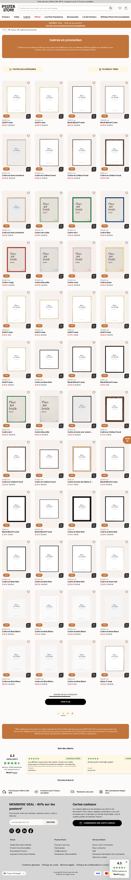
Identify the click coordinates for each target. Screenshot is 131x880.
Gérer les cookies (99, 857)
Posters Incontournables (20, 848)
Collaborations (60, 851)
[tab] (120, 8)
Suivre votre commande (102, 845)
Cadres (14, 30)
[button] (119, 869)
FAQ (94, 851)
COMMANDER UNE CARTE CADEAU (99, 823)
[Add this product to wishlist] (28, 83)
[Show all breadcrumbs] (5, 30)
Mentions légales (67, 865)
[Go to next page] (72, 713)
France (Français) (14, 873)
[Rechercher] (110, 8)
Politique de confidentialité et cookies (93, 865)
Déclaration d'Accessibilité (65, 854)
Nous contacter (99, 848)
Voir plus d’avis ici (65, 780)
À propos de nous (62, 845)
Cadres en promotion (28, 30)
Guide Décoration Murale (20, 845)
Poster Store (71, 872)
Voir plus (65, 702)
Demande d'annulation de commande (108, 854)
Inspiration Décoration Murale (22, 854)
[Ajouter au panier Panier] (28, 116)
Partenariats (59, 848)
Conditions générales (31, 865)
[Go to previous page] (58, 713)
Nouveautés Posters (18, 851)
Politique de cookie (50, 865)
